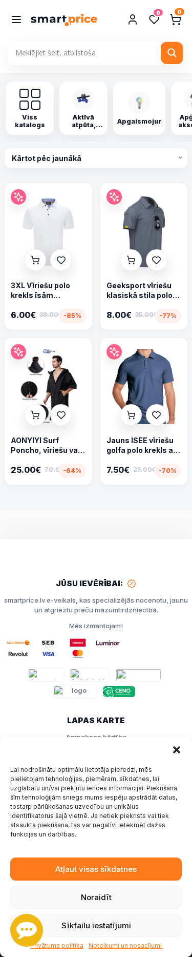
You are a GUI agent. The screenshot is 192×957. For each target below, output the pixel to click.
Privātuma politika (56, 945)
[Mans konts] (132, 19)
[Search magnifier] (172, 53)
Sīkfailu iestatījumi (96, 925)
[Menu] (16, 19)
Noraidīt (96, 897)
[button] (177, 750)
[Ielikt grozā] (35, 260)
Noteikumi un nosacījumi (125, 945)
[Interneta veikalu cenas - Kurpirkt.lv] (46, 675)
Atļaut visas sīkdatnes (96, 869)
